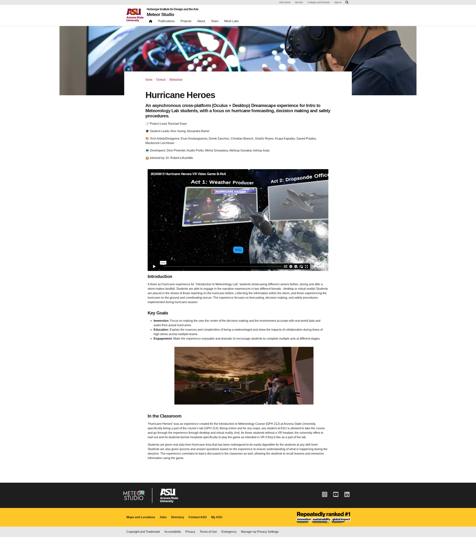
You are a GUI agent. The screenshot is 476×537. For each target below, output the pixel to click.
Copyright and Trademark (143, 531)
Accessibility (172, 531)
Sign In (337, 2)
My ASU (299, 2)
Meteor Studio (160, 14)
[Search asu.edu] (347, 2)
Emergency (229, 531)
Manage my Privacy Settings (260, 531)
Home (148, 79)
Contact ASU (198, 517)
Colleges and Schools (319, 2)
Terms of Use (208, 531)
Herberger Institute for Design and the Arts (172, 9)
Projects (161, 79)
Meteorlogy (176, 79)
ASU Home (285, 2)
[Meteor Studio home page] (151, 22)
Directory (177, 517)
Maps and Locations (140, 517)
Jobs (163, 517)
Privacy (190, 531)
